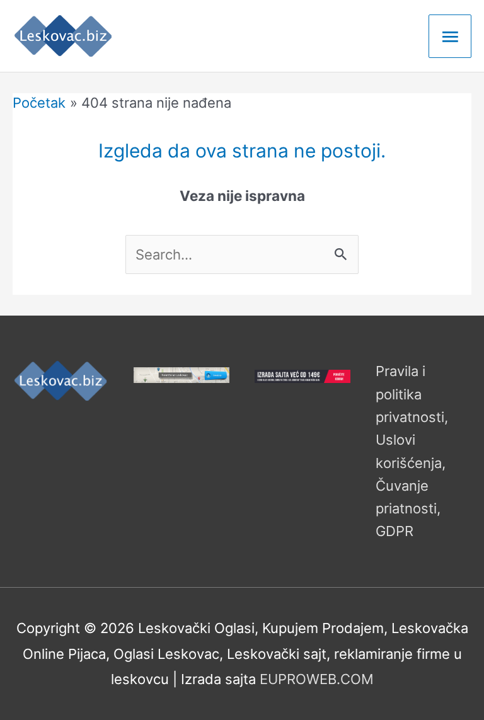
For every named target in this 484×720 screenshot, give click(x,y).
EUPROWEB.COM (317, 679)
